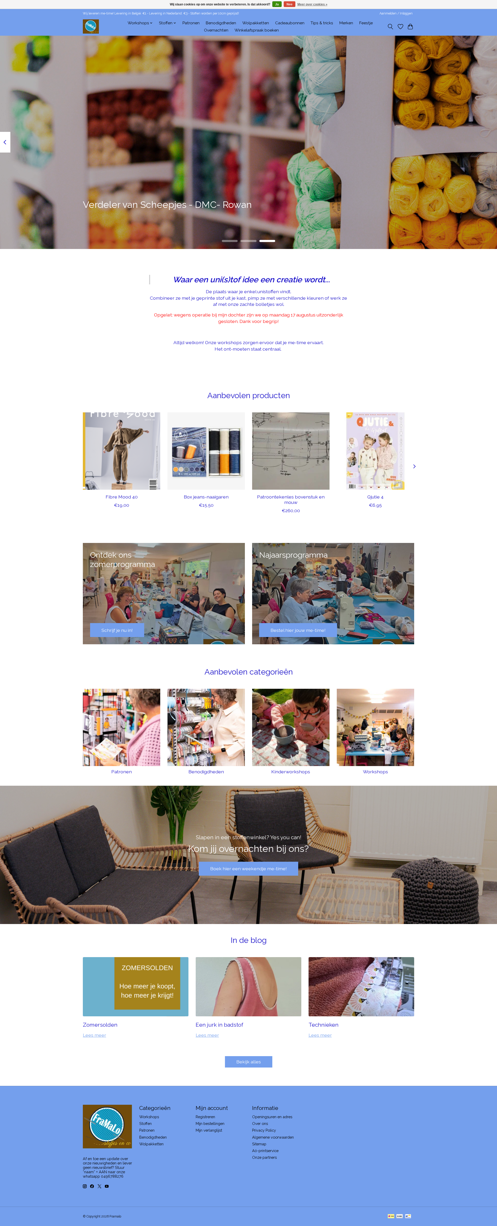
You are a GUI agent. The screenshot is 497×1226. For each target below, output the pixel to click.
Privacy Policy (264, 1130)
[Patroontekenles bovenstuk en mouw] (291, 451)
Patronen (191, 23)
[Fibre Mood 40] (121, 451)
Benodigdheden (221, 23)
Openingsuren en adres (272, 1117)
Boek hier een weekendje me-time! (248, 868)
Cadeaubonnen (289, 23)
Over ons (260, 1123)
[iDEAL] (391, 1216)
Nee (290, 4)
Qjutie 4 (375, 497)
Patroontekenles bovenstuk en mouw (291, 499)
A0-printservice (265, 1150)
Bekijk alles (248, 1061)
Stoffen (145, 1123)
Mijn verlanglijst (209, 1130)
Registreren (205, 1117)
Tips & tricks (322, 23)
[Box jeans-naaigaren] (206, 451)
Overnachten (216, 30)
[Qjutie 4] (375, 451)
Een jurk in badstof (219, 1024)
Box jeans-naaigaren (206, 497)
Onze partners (264, 1157)
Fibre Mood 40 (122, 497)
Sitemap (259, 1144)
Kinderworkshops (290, 771)
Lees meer (94, 1035)
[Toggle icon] (390, 26)
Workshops (375, 771)
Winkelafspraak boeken (257, 30)
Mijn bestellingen (210, 1123)
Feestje (366, 23)
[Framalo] (91, 26)
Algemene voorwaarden (273, 1137)
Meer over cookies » (312, 4)
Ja (277, 4)
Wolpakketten (255, 23)
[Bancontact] (408, 1216)
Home (115, 23)
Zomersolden (100, 1024)
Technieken (324, 1024)
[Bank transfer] (399, 1216)
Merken (346, 23)
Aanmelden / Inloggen (396, 13)
